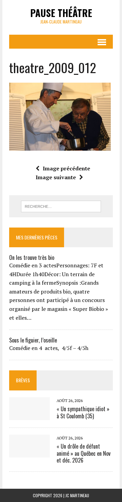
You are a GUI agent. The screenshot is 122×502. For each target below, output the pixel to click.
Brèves (23, 380)
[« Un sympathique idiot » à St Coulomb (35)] (29, 415)
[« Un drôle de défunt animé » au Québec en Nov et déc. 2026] (29, 452)
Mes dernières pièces (36, 237)
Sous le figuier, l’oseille (33, 340)
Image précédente (66, 168)
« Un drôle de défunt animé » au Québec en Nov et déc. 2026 (83, 453)
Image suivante (56, 177)
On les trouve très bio (31, 257)
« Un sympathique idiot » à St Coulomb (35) (83, 412)
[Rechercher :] (61, 206)
